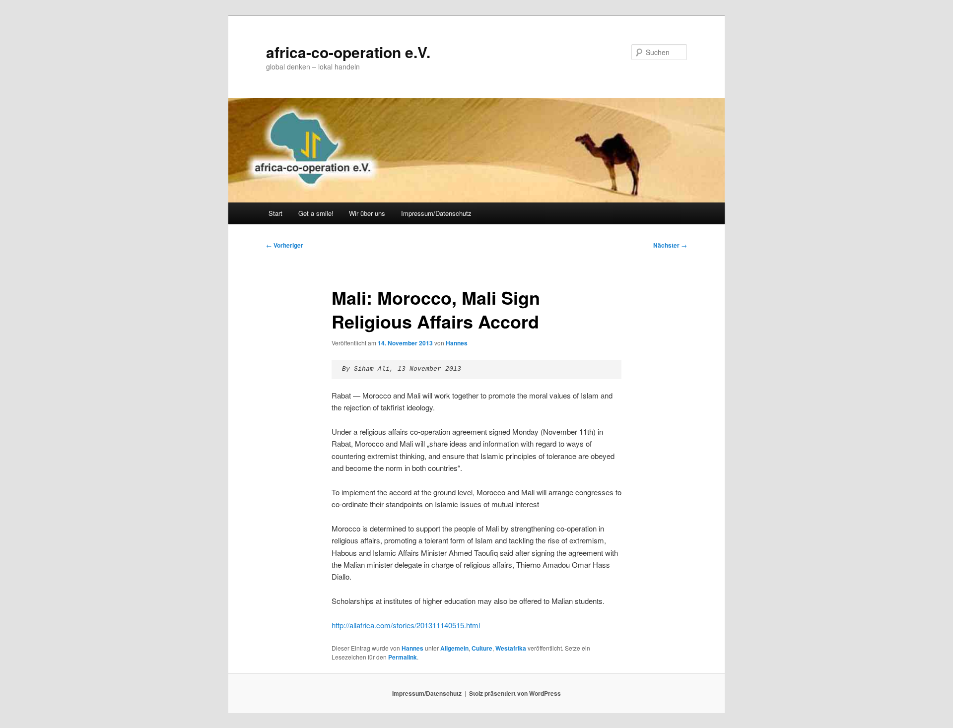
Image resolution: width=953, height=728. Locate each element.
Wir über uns (367, 213)
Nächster (670, 245)
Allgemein (454, 648)
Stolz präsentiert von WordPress (515, 693)
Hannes (457, 342)
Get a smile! (316, 213)
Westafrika (510, 648)
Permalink (402, 657)
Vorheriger (284, 245)
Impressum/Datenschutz (436, 213)
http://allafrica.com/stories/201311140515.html (406, 625)
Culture (482, 648)
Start (275, 213)
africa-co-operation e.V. (348, 52)
